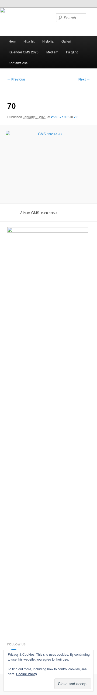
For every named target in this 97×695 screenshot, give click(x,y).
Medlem (52, 52)
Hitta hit (28, 41)
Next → (84, 79)
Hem (12, 41)
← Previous (16, 79)
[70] (48, 164)
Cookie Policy (26, 673)
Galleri (66, 41)
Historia (48, 41)
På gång (72, 52)
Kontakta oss (18, 62)
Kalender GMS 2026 (24, 52)
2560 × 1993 (60, 116)
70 (76, 116)
